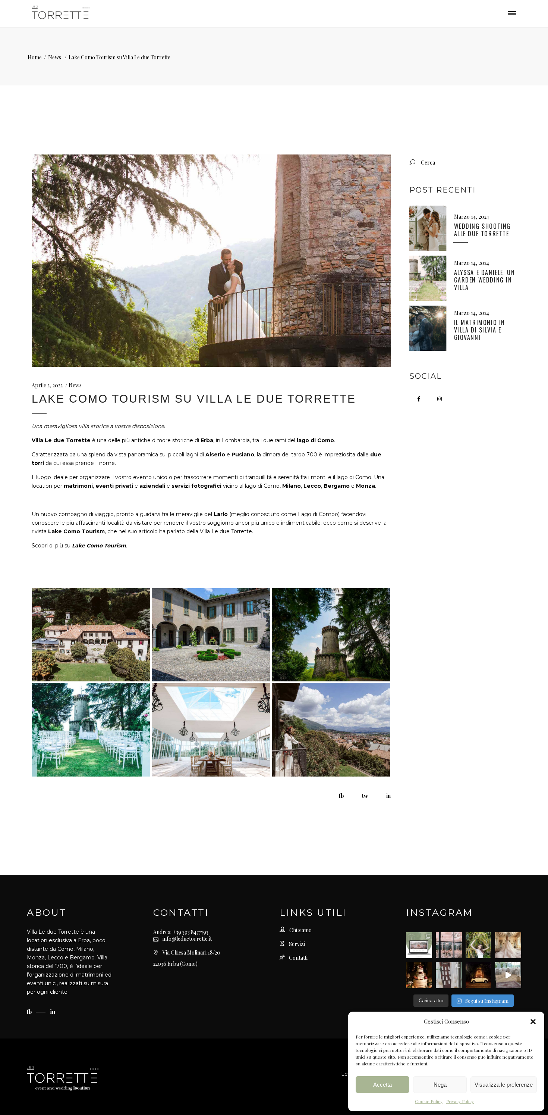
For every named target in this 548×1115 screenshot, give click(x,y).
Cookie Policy (429, 1101)
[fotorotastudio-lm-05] (331, 635)
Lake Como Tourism (99, 545)
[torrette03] (211, 635)
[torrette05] (91, 730)
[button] (533, 1021)
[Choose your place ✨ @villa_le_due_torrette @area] (449, 975)
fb (30, 1011)
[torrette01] (91, 635)
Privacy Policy (460, 1101)
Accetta (382, 1084)
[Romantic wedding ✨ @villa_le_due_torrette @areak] (508, 975)
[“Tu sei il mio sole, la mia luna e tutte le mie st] (479, 975)
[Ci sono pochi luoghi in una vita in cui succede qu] (449, 945)
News (54, 57)
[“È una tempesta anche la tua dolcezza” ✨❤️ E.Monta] (419, 975)
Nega (440, 1084)
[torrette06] (211, 730)
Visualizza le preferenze (504, 1084)
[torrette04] (331, 730)
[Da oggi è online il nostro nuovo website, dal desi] (419, 945)
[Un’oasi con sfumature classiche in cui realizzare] (479, 945)
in (52, 1011)
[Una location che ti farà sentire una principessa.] (508, 945)
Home (35, 57)
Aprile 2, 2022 (47, 385)
